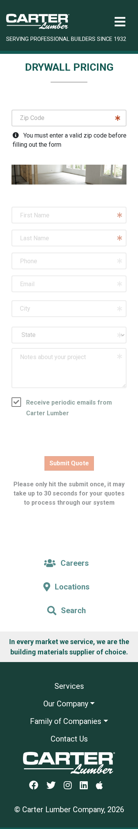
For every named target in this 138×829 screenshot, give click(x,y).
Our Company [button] (65, 703)
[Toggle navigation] (120, 22)
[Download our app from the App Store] (102, 785)
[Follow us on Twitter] (54, 785)
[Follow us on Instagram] (71, 785)
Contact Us (69, 738)
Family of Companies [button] (65, 721)
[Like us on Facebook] (36, 785)
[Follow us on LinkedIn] (87, 785)
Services (69, 686)
